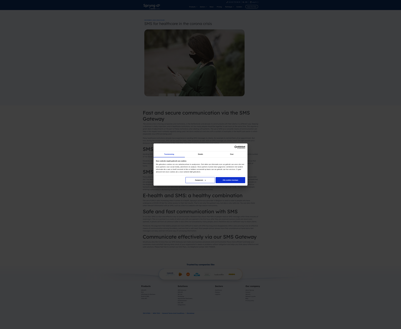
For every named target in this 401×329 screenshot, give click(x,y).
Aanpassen (199, 180)
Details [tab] (200, 154)
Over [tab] (232, 154)
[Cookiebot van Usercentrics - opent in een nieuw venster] (236, 147)
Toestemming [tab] (169, 154)
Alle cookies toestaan (230, 180)
